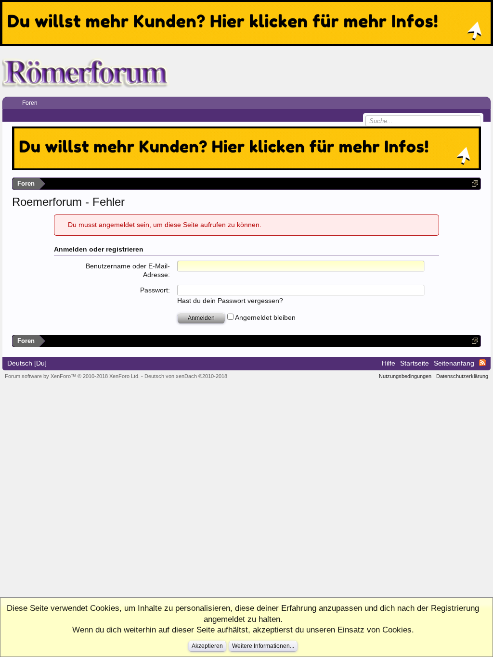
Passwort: (155, 290)
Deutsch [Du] (27, 363)
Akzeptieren (207, 646)
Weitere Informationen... (263, 646)
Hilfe (388, 363)
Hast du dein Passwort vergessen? (230, 300)
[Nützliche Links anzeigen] (475, 183)
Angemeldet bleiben (265, 317)
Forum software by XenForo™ (72, 376)
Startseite (414, 363)
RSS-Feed (482, 362)
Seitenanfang (454, 363)
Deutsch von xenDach (185, 376)
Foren (30, 103)
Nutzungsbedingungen (405, 376)
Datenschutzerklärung (462, 376)
